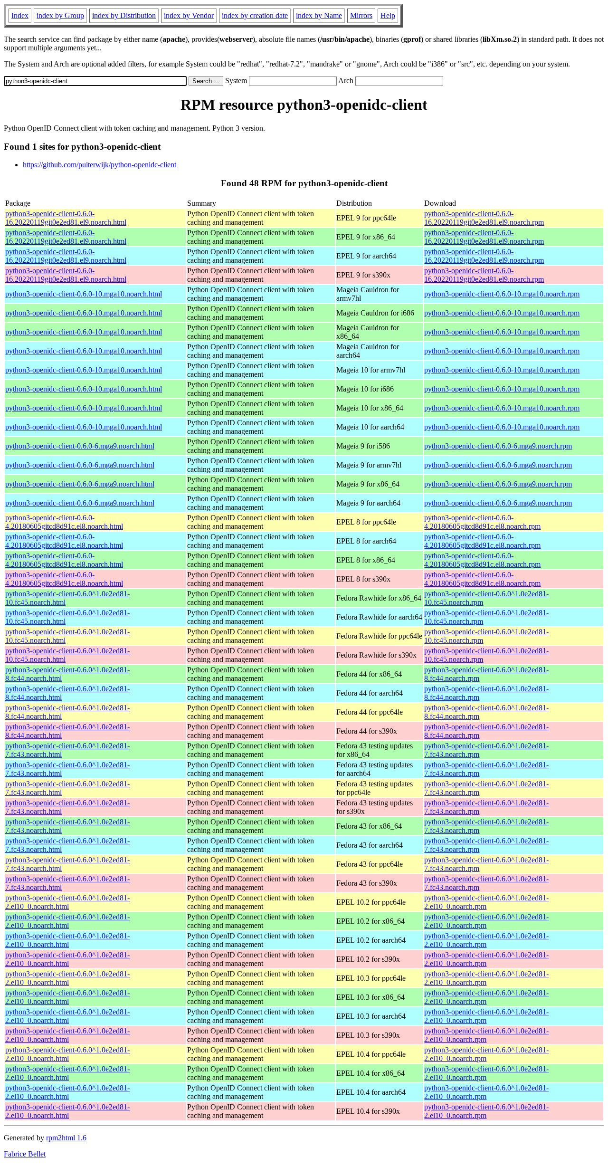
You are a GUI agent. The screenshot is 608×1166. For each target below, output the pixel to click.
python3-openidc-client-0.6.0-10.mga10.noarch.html (83, 294)
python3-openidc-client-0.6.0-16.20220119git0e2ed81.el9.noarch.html (65, 218)
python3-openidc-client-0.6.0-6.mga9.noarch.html (79, 446)
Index (19, 15)
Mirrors (361, 15)
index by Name (319, 15)
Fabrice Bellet (25, 1154)
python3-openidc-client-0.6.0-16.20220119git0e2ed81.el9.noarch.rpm (484, 218)
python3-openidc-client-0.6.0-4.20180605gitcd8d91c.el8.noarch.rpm (482, 522)
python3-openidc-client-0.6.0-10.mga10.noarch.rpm (502, 294)
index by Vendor (189, 15)
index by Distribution (124, 15)
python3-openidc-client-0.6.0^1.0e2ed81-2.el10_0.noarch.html (67, 902)
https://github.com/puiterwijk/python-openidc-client (99, 165)
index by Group (60, 15)
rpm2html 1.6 (66, 1138)
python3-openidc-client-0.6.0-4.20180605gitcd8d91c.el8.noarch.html (64, 522)
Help (387, 15)
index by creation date (255, 15)
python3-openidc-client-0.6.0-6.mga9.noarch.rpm (498, 446)
